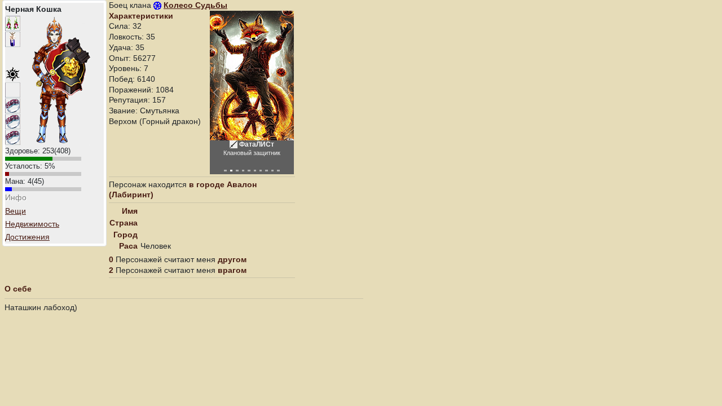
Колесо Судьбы (195, 5)
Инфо (16, 197)
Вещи (15, 210)
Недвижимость (32, 223)
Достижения (27, 236)
